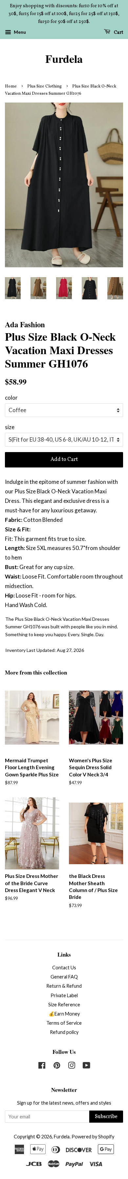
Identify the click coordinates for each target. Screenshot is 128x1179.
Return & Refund (64, 986)
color (11, 397)
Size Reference (64, 1004)
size (9, 427)
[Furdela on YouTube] (86, 1066)
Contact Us (64, 967)
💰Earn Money (64, 1014)
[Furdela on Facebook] (42, 1066)
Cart (118, 32)
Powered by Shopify (93, 1136)
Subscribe (106, 1116)
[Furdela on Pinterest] (56, 1066)
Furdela (64, 59)
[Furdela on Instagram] (71, 1066)
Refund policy (64, 1032)
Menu (19, 32)
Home (11, 86)
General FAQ (64, 976)
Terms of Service (64, 1023)
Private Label (64, 995)
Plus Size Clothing (44, 86)
